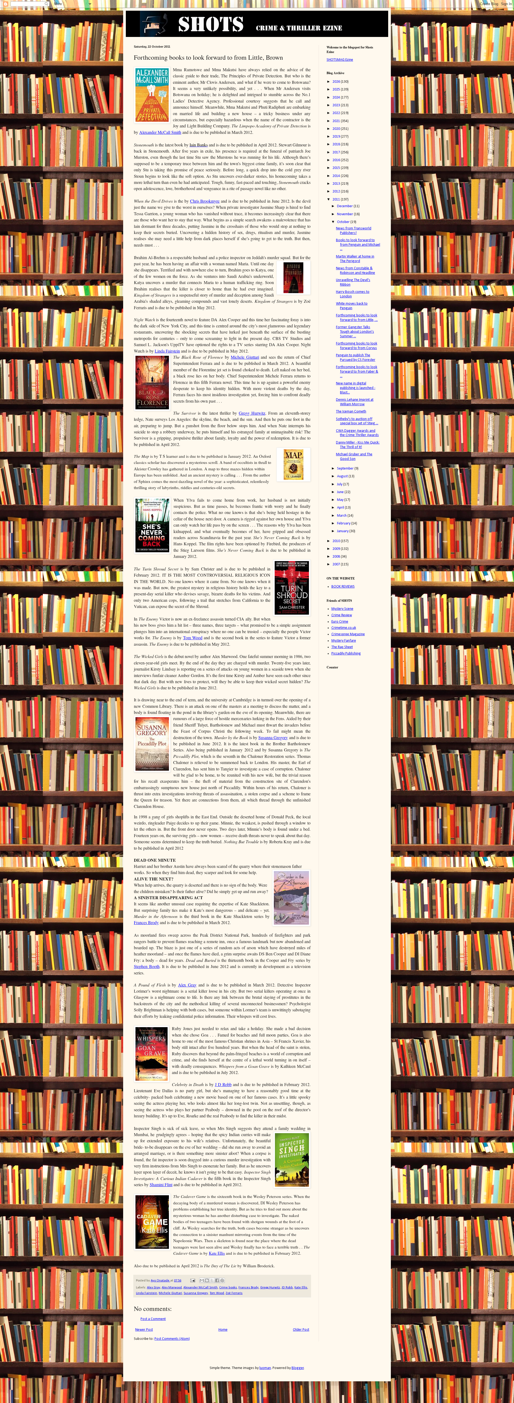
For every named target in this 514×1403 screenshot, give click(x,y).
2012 (336, 192)
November (345, 214)
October (343, 222)
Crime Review (341, 615)
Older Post (301, 1330)
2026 (336, 82)
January (343, 531)
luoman (265, 1368)
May (340, 500)
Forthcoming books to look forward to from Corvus (356, 346)
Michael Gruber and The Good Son (354, 456)
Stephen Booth (147, 966)
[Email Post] (192, 1280)
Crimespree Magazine (348, 634)
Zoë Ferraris (234, 1293)
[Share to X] (212, 1280)
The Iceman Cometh (351, 412)
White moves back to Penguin (352, 306)
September (345, 469)
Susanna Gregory (273, 737)
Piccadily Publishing (346, 654)
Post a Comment (153, 1319)
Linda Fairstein (167, 351)
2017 (336, 152)
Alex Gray (153, 1287)
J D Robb (223, 1084)
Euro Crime (339, 622)
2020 (336, 129)
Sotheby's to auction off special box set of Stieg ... (357, 421)
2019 (336, 137)
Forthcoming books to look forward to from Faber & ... (357, 371)
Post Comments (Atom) (172, 1339)
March (342, 516)
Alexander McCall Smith (200, 1287)
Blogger (298, 1368)
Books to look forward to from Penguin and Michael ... (358, 244)
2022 (336, 113)
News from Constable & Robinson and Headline (355, 270)
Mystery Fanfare (343, 641)
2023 (336, 105)
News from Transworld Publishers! (353, 230)
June (341, 492)
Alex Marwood (172, 1287)
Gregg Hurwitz (270, 1287)
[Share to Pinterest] (222, 1280)
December (345, 206)
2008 (336, 557)
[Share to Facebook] (217, 1280)
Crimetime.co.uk (343, 628)
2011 (336, 200)
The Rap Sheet (342, 647)
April (341, 508)
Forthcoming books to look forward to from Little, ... (357, 317)
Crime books (228, 1287)
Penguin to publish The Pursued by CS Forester (355, 357)
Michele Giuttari (170, 1293)
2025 (336, 90)
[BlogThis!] (207, 1280)
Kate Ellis (300, 1287)
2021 (336, 121)
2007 (336, 564)
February (344, 523)
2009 (336, 549)
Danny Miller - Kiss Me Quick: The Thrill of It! (358, 445)
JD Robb (287, 1287)
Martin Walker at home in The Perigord (355, 259)
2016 (336, 160)
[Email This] (202, 1280)
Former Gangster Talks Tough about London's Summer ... (355, 331)
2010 (336, 541)
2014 (336, 176)
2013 (336, 184)
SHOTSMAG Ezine (340, 60)
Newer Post (144, 1330)
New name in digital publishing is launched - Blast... (355, 388)
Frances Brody (249, 1287)
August (343, 476)
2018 (336, 144)
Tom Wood (217, 1293)
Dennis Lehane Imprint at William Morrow (354, 402)
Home (223, 1330)
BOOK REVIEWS (343, 587)
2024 (336, 98)
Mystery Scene (342, 609)
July (340, 484)
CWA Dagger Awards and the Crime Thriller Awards (357, 433)
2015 (336, 168)
